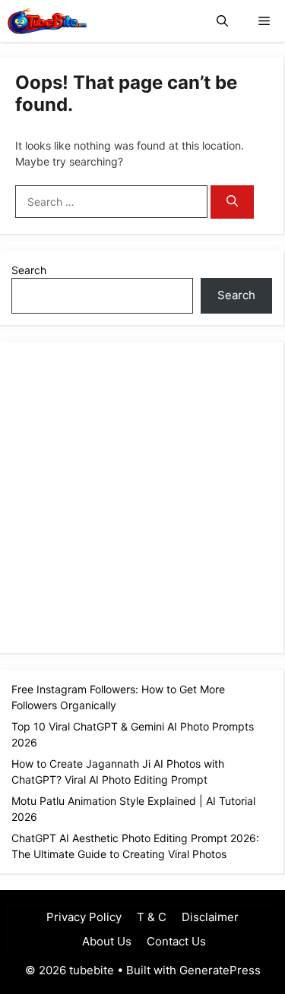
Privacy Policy (84, 917)
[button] (222, 21)
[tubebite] (47, 21)
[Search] (232, 202)
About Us (105, 941)
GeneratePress (220, 970)
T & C (151, 917)
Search (28, 269)
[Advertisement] (142, 495)
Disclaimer (210, 917)
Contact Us (176, 941)
